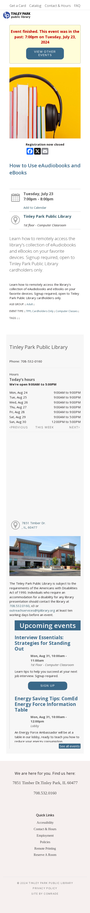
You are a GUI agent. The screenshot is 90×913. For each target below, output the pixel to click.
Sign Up (47, 685)
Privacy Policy (45, 888)
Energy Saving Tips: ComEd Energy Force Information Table (46, 704)
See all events (70, 746)
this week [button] (44, 427)
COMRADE (51, 893)
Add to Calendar (34, 207)
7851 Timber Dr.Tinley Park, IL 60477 (45, 782)
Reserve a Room (45, 855)
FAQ (77, 5)
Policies (45, 842)
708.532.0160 (19, 606)
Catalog (35, 5)
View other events (45, 53)
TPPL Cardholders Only (39, 311)
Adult (30, 304)
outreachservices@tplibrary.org (32, 610)
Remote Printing (45, 848)
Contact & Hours (58, 5)
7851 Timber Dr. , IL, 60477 (34, 525)
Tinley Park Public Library (47, 216)
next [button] (73, 427)
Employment (45, 835)
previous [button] (19, 427)
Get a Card (18, 5)
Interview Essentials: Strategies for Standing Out (42, 643)
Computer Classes (66, 311)
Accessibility (45, 822)
